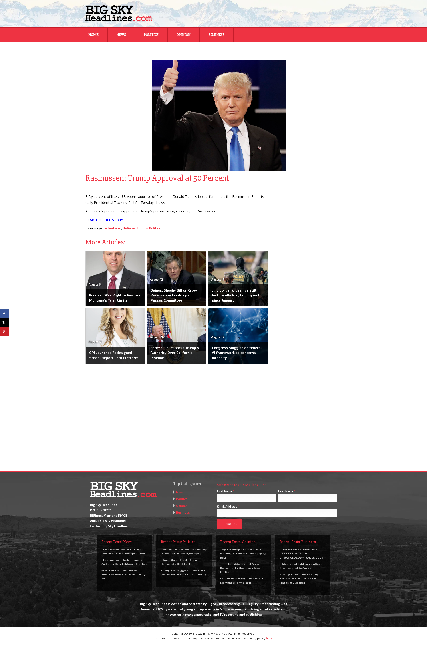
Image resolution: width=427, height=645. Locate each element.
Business (216, 34)
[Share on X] (4, 322)
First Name (225, 491)
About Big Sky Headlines (108, 520)
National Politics (135, 228)
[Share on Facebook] (4, 313)
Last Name (287, 491)
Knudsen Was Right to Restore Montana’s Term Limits (115, 297)
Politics (151, 34)
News (121, 34)
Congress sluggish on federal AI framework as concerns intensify (237, 352)
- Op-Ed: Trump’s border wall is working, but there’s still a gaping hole (243, 553)
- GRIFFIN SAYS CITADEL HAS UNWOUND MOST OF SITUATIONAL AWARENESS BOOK (301, 553)
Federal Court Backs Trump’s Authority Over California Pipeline (175, 352)
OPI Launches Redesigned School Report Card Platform (113, 354)
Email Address (228, 506)
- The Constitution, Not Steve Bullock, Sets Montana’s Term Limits (240, 568)
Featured (114, 228)
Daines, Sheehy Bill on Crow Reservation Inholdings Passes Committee (174, 295)
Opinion (184, 34)
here (269, 638)
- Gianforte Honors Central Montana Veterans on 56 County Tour (123, 574)
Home (93, 34)
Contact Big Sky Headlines (110, 526)
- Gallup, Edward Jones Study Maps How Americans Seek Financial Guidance (299, 578)
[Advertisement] (313, 221)
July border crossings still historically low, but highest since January (235, 295)
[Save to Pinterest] (4, 331)
